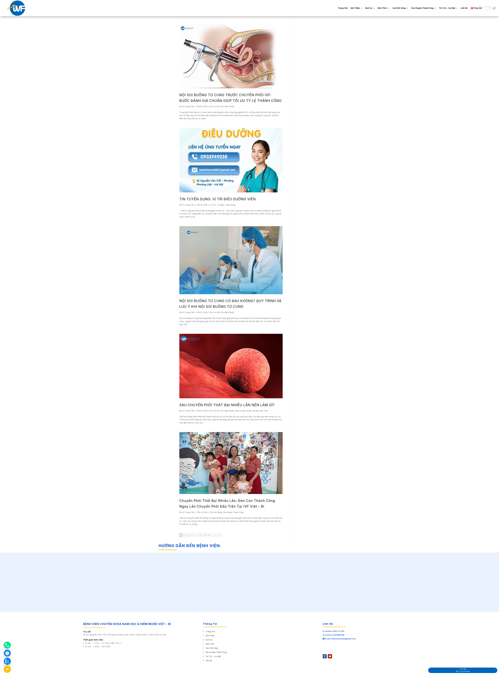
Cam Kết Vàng (399, 8)
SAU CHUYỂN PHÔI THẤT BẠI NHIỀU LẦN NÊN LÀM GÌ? (227, 405)
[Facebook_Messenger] (7, 653)
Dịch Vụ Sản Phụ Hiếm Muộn (222, 106)
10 (200, 535)
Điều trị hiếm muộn (243, 410)
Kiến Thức (382, 8)
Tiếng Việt (477, 8)
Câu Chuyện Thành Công (422, 8)
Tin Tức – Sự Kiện (447, 8)
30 (209, 535)
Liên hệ (464, 8)
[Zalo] (7, 661)
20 (204, 535)
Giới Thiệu (355, 8)
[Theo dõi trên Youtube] (330, 656)
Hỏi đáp (255, 410)
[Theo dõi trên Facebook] (325, 656)
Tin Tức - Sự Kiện (217, 205)
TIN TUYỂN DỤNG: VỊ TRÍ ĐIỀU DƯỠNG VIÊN (217, 199)
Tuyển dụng (230, 205)
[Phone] (7, 645)
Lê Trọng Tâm (188, 106)
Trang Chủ (343, 8)
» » (219, 535)
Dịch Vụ (368, 8)
